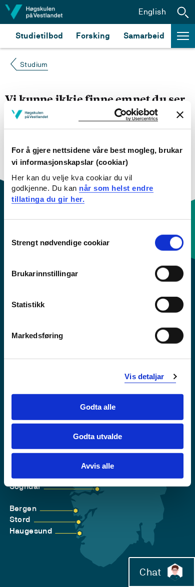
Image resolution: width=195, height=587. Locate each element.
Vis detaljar (144, 376)
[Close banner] (180, 114)
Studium (34, 64)
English (152, 11)
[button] (183, 12)
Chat (150, 572)
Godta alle (98, 407)
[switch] (169, 274)
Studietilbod (39, 35)
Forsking (93, 35)
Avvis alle (97, 466)
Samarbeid (144, 35)
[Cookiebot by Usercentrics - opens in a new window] (118, 114)
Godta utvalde (97, 436)
